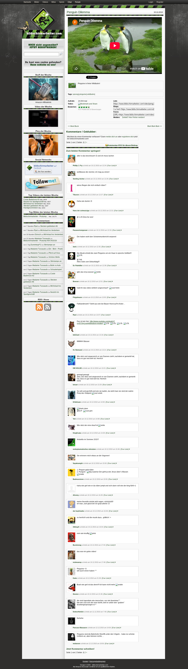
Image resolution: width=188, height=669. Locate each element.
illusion (76, 594)
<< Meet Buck (73, 126)
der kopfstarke (78, 511)
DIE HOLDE (77, 368)
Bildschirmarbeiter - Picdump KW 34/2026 (40, 241)
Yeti (74, 419)
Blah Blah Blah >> (154, 126)
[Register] (44, 51)
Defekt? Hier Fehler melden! (133, 117)
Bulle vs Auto (55, 265)
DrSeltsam (77, 402)
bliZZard (76, 335)
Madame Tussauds (42, 239)
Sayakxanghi (78, 463)
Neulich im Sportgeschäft (33, 202)
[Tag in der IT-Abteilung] (43, 127)
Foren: (116, 112)
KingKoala (77, 433)
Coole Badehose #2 (32, 200)
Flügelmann (77, 297)
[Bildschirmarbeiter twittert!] (43, 191)
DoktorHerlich (78, 612)
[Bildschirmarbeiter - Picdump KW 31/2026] (43, 155)
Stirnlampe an (49, 245)
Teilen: (70, 104)
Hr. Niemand (77, 350)
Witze (53, 2)
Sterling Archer (78, 179)
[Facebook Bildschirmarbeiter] (43, 174)
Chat (70, 2)
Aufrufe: (71, 101)
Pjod (74, 315)
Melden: (116, 117)
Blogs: (116, 106)
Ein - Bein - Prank (56, 249)
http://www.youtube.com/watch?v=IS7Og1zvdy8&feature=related (96, 322)
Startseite (27, 2)
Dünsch (38, 234)
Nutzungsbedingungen (97, 661)
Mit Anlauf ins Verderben (33, 204)
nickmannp (77, 562)
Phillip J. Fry (77, 165)
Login (151, 2)
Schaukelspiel (56, 269)
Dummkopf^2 (36, 245)
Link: (115, 101)
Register (160, 2)
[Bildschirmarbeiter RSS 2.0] (39, 311)
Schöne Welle (54, 257)
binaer (75, 385)
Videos (45, 2)
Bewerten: (72, 107)
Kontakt (85, 661)
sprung (75, 94)
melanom (76, 643)
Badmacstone (78, 479)
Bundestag (77, 545)
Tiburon (76, 195)
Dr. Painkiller (77, 265)
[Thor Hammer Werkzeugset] (43, 100)
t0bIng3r (76, 527)
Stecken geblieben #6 (32, 206)
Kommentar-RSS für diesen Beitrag (122, 145)
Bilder (36, 2)
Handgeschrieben (31, 208)
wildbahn (91, 94)
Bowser (76, 281)
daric (75, 247)
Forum (77, 2)
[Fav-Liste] (111, 165)
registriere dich (128, 137)
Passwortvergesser (80, 230)
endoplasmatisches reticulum (84, 449)
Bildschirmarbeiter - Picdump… (36, 216)
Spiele (61, 2)
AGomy (76, 495)
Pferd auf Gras (54, 253)
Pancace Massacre (80, 628)
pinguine (82, 94)
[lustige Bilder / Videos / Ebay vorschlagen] (44, 68)
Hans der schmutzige (81, 210)
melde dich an (111, 137)
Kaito (75, 578)
